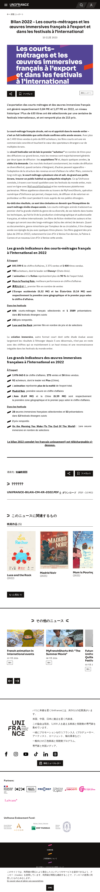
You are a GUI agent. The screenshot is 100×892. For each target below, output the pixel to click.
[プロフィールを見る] (91, 5)
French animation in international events (20, 652)
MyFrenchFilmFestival (39, 186)
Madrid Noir (18, 391)
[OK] (50, 887)
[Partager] (11, 94)
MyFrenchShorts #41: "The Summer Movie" (63, 652)
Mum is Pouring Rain (23, 281)
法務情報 (50, 850)
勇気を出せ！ (19, 286)
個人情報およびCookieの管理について (50, 867)
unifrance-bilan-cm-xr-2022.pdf (33, 492)
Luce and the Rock (22, 325)
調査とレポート (86, 93)
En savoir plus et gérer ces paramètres (25, 881)
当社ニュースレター (52, 763)
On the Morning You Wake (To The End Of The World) (43, 426)
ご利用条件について (50, 858)
